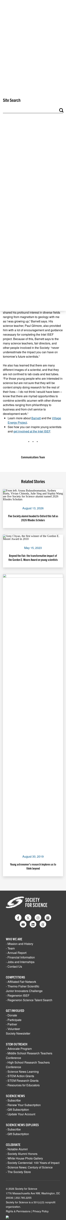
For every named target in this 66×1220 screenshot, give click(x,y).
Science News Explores (22, 1125)
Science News (15, 1096)
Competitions (15, 977)
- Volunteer (13, 1029)
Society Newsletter (18, 1033)
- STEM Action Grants (20, 1076)
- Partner (11, 1024)
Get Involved (15, 1010)
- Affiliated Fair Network (21, 982)
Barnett (36, 418)
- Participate (13, 1020)
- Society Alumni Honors (21, 1154)
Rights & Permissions (18, 1211)
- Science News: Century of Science (29, 1167)
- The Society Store (18, 1172)
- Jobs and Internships (20, 962)
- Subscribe (13, 1100)
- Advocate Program (19, 1049)
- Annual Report (16, 953)
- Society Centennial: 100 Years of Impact (32, 1163)
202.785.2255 (23, 1197)
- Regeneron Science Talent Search (29, 1000)
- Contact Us (14, 966)
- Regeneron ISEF (18, 995)
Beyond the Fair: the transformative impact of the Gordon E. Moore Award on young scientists (33, 557)
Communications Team (33, 457)
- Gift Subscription (17, 1109)
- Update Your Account (20, 1114)
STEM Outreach (16, 1044)
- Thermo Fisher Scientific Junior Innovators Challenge (24, 988)
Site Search (12, 100)
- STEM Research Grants (22, 1080)
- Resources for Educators (23, 1085)
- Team (10, 948)
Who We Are (14, 939)
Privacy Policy (41, 1211)
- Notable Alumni (17, 1149)
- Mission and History (19, 944)
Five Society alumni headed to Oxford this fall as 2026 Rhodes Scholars (33, 518)
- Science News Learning (22, 1071)
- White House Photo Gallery (24, 1158)
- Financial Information (20, 957)
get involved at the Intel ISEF (31, 431)
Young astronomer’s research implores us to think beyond (33, 866)
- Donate (11, 1015)
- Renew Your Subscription (23, 1105)
